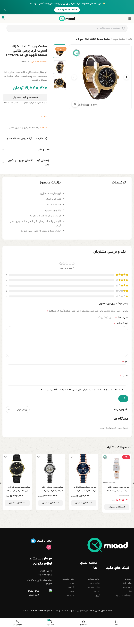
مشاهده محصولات (68, 9)
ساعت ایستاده (93, 587)
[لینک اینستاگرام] (48, 547)
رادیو (71, 583)
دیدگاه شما (121, 323)
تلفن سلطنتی (68, 579)
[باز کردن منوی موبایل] (130, 18)
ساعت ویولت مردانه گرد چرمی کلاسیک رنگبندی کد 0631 (18, 489)
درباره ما (128, 579)
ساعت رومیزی (93, 583)
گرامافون (70, 587)
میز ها (96, 591)
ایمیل (124, 376)
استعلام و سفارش (117, 507)
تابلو (72, 591)
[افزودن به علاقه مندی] (105, 457)
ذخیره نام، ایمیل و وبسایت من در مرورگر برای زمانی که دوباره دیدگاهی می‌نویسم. (82, 390)
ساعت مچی (119, 39)
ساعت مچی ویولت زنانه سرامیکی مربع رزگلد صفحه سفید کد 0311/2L (117, 489)
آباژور (97, 595)
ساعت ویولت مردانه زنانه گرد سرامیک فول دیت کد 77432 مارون (85, 489)
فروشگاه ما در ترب (124, 595)
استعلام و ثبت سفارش (25, 98)
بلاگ (130, 591)
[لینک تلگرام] (33, 540)
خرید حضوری (126, 587)
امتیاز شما (121, 317)
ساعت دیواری (93, 579)
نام (125, 362)
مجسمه (70, 595)
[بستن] (4, 9)
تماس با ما (127, 583)
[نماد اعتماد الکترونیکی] (40, 593)
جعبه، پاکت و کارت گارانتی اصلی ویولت (41, 231)
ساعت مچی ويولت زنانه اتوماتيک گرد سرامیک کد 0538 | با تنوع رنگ (52, 489)
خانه (130, 39)
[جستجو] (123, 28)
